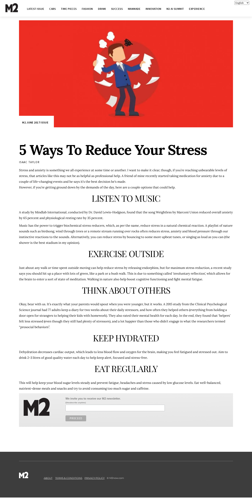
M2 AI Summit (175, 9)
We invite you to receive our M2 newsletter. (93, 398)
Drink (102, 9)
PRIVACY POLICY (94, 477)
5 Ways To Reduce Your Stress (113, 150)
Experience (197, 9)
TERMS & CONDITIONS (68, 477)
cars (52, 9)
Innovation (153, 9)
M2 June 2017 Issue (35, 122)
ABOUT (48, 477)
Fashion (87, 9)
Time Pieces (69, 9)
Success (117, 9)
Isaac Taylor (29, 162)
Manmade (134, 9)
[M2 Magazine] (15, 10)
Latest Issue (35, 9)
